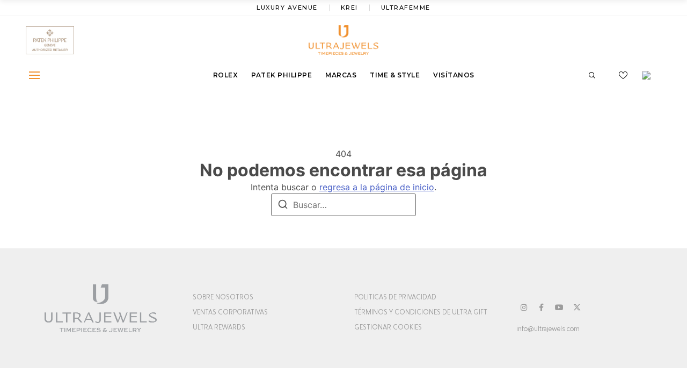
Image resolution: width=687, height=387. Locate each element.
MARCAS (340, 75)
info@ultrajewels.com (548, 329)
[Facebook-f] (541, 307)
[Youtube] (559, 307)
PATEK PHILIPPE (281, 75)
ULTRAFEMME (405, 7)
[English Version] (650, 75)
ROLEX (225, 75)
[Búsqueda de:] (343, 205)
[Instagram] (523, 307)
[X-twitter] (576, 307)
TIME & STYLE (395, 75)
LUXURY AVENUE (287, 7)
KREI (349, 7)
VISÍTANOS (453, 75)
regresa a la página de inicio (376, 187)
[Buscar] (283, 206)
